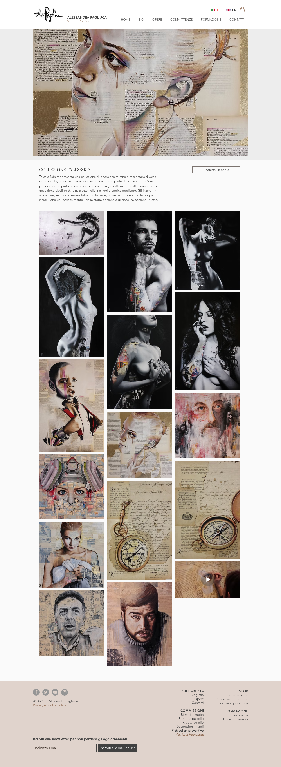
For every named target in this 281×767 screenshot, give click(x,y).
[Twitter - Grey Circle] (45, 692)
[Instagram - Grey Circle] (64, 692)
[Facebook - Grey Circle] (36, 692)
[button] (242, 9)
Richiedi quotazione (233, 703)
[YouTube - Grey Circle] (55, 692)
